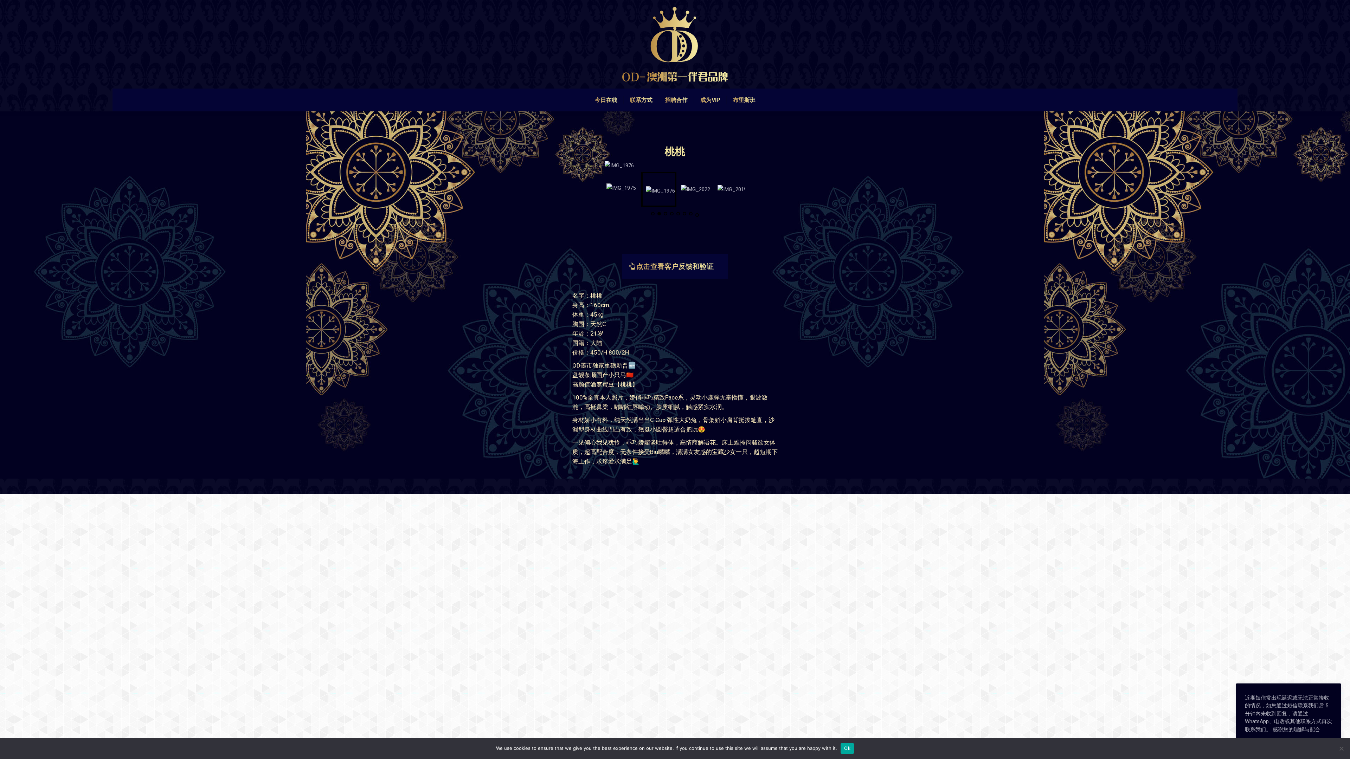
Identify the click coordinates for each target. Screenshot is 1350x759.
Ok (847, 748)
